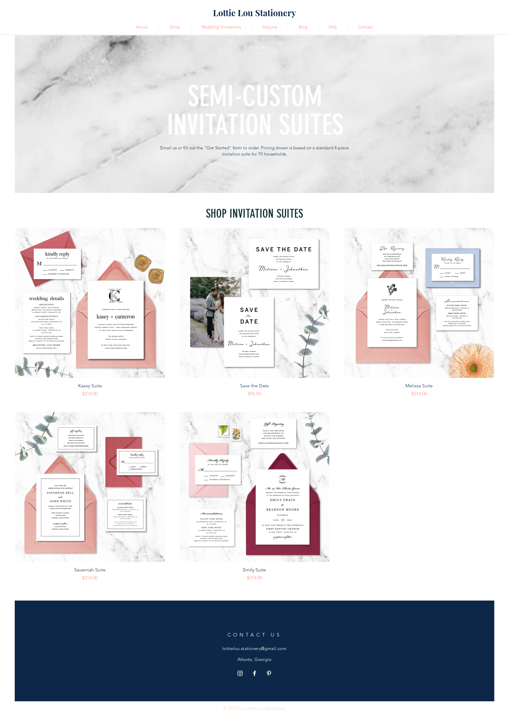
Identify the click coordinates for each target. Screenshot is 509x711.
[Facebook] (254, 673)
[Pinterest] (268, 673)
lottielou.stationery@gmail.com (254, 648)
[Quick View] (90, 303)
